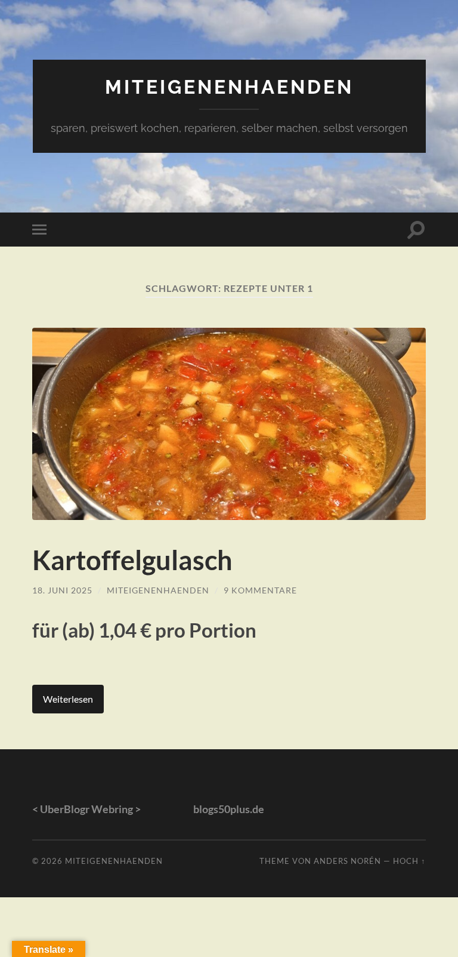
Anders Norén (347, 861)
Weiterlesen (68, 698)
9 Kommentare (260, 590)
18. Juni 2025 (62, 590)
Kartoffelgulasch (132, 560)
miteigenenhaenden (229, 87)
